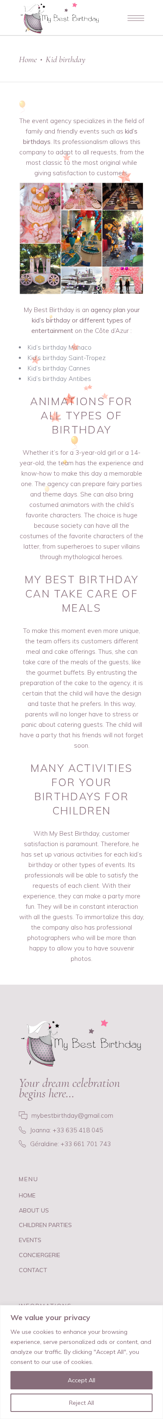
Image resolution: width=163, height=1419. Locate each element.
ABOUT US (34, 1210)
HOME (27, 1195)
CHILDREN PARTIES (45, 1225)
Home (28, 59)
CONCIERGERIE (39, 1255)
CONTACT (33, 1270)
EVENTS (30, 1240)
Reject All (81, 1402)
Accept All (81, 1380)
